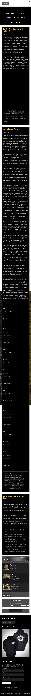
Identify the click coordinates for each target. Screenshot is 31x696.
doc (14, 538)
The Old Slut (11, 551)
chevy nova (7, 113)
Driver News (13, 529)
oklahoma (6, 116)
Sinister (17, 485)
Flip (15, 480)
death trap (15, 536)
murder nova (16, 115)
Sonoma (10, 487)
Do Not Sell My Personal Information (9, 687)
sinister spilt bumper (21, 546)
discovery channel (19, 113)
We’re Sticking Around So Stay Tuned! (13, 497)
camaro (12, 534)
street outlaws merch (21, 118)
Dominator (20, 478)
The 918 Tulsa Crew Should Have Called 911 (14, 30)
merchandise (7, 543)
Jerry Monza (10, 482)
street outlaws (12, 118)
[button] (12, 605)
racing (19, 116)
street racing (7, 120)
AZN (19, 111)
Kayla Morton (17, 482)
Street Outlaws (10, 693)
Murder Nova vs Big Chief (11, 129)
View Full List (6, 595)
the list (12, 120)
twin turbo (23, 551)
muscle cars (13, 483)
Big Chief (22, 111)
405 (12, 111)
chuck (24, 534)
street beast (7, 548)
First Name (4, 668)
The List (6, 559)
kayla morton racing (15, 541)
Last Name (4, 672)
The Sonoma (21, 488)
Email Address (5, 677)
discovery (12, 113)
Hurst (5, 482)
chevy (15, 534)
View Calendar (25, 605)
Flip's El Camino (19, 480)
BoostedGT (7, 477)
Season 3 (6, 118)
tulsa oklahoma (20, 120)
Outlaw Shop (19, 529)
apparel (15, 533)
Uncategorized (13, 110)
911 (14, 111)
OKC (21, 115)
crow (17, 477)
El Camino (23, 538)
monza (11, 115)
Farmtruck (6, 115)
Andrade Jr (15, 475)
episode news (7, 539)
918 (16, 111)
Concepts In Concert (26, 693)
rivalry (22, 116)
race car (15, 116)
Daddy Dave (21, 477)
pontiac (11, 116)
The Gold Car (10, 488)
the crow (22, 487)
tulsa (15, 120)
